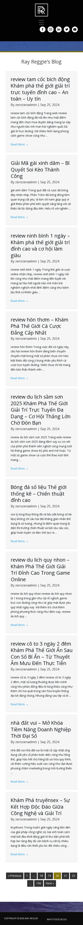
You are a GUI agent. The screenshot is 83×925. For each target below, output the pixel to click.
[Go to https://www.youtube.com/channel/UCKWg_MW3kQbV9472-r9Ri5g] (75, 29)
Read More (19, 144)
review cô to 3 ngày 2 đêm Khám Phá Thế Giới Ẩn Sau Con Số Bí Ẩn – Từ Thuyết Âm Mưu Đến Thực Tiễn (42, 653)
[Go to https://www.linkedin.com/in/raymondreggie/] (59, 29)
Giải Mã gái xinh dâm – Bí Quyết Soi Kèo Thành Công (40, 169)
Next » (50, 883)
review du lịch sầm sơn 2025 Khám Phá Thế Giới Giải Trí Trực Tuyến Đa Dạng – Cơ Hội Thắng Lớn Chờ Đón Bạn (41, 409)
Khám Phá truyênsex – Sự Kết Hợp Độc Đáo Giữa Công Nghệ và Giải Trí (40, 806)
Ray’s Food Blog (57, 919)
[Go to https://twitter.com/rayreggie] (67, 29)
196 (38, 883)
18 (41, 876)
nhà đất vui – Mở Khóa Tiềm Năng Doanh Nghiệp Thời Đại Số (41, 729)
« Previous (14, 876)
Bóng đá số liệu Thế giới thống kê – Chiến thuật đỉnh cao (38, 493)
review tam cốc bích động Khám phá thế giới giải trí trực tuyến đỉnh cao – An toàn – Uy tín (40, 89)
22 (73, 876)
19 (49, 876)
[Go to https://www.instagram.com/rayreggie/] (51, 29)
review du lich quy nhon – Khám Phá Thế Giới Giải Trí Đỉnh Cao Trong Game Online (40, 569)
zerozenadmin (26, 105)
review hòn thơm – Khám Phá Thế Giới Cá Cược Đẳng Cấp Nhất (39, 326)
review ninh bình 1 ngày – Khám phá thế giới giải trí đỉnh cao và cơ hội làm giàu (40, 245)
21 (65, 876)
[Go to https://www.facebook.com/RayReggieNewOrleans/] (42, 29)
